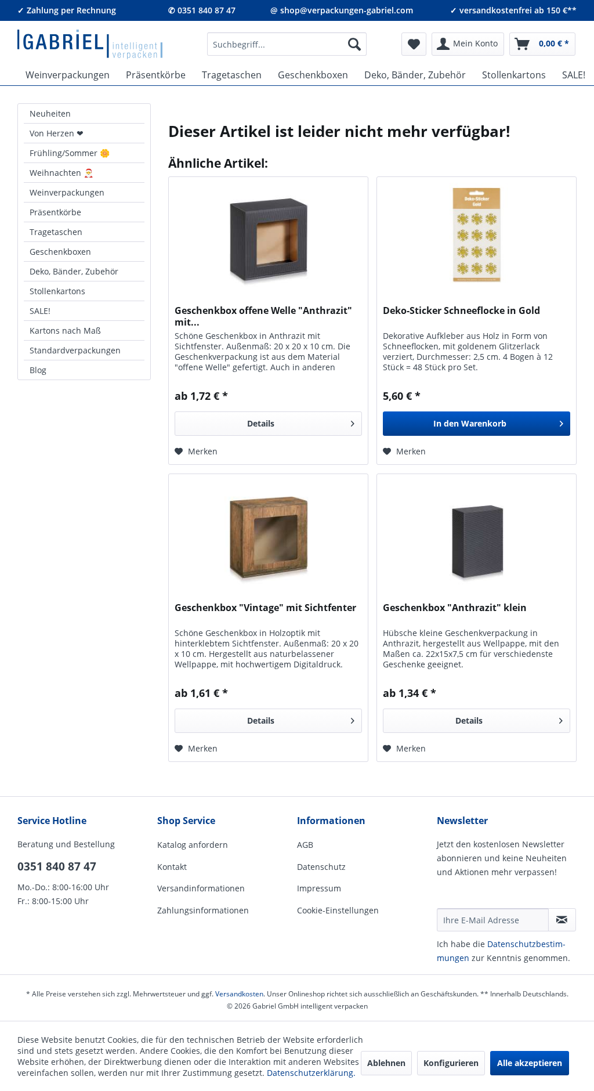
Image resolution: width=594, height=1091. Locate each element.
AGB (305, 844)
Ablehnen (386, 1062)
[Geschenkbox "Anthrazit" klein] (476, 532)
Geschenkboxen (60, 251)
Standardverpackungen (75, 350)
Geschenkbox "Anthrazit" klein (455, 608)
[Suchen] (354, 44)
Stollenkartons (57, 291)
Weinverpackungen (67, 192)
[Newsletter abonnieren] (562, 919)
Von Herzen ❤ (57, 133)
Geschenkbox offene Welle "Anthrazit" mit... (263, 316)
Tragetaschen (56, 231)
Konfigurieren (451, 1062)
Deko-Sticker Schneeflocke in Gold (461, 311)
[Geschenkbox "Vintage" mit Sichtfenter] (268, 532)
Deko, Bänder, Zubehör (74, 271)
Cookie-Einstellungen (338, 910)
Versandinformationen (201, 888)
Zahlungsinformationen (203, 910)
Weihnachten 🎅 (61, 172)
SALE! (40, 310)
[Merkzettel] (413, 44)
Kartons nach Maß (65, 330)
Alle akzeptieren (529, 1062)
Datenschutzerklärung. (311, 1072)
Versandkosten (239, 994)
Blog (38, 369)
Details (260, 423)
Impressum (319, 888)
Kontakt (172, 866)
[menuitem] (287, 44)
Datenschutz (321, 866)
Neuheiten (50, 113)
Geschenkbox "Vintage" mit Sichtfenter (265, 608)
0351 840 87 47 (56, 866)
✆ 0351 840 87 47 (202, 10)
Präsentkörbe (55, 212)
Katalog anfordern (192, 844)
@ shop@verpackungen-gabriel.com (341, 10)
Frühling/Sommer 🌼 (70, 152)
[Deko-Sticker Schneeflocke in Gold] (476, 235)
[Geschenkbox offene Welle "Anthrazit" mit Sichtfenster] (268, 235)
